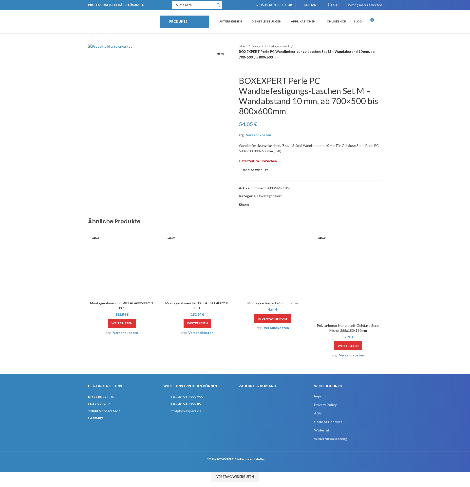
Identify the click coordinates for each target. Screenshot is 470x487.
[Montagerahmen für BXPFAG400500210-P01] (122, 264)
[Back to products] (248, 68)
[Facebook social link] (229, 5)
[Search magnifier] (218, 6)
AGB (317, 413)
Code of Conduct (328, 422)
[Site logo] (121, 21)
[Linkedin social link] (242, 5)
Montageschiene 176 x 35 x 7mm (272, 303)
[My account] (380, 22)
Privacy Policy (325, 405)
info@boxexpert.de (185, 411)
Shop (256, 46)
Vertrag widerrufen (235, 477)
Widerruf (321, 430)
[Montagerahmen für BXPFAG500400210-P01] (197, 264)
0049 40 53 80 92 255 (186, 397)
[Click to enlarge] (98, 39)
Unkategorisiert (277, 46)
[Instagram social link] (235, 5)
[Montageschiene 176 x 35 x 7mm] (273, 264)
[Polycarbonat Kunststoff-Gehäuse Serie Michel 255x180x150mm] (348, 275)
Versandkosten (258, 135)
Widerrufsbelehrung (330, 439)
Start (243, 46)
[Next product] (254, 68)
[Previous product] (242, 68)
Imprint (320, 396)
